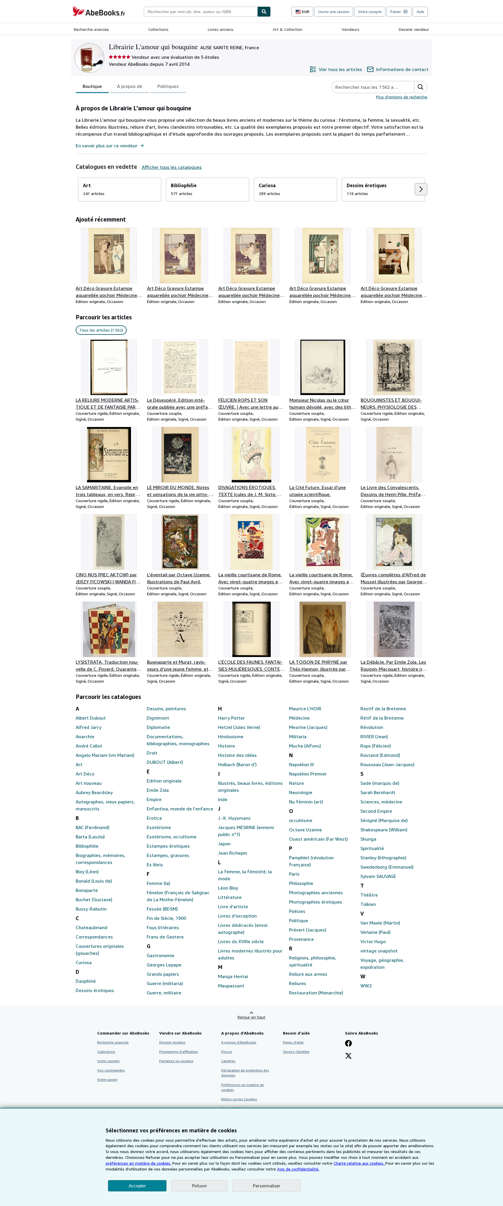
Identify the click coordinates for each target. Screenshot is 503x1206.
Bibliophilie (87, 846)
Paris (294, 874)
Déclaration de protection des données (245, 1072)
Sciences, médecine (381, 802)
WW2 (366, 986)
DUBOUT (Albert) (165, 762)
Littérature (230, 897)
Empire (154, 799)
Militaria (298, 736)
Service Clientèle (296, 1051)
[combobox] (200, 12)
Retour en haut (251, 1016)
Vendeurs (350, 29)
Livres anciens (220, 29)
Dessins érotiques (95, 990)
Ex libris (155, 864)
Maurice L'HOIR (305, 708)
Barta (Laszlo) (90, 837)
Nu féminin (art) (306, 802)
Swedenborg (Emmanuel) (387, 867)
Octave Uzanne (305, 830)
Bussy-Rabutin (91, 909)
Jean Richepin (232, 853)
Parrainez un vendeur (176, 1061)
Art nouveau (89, 783)
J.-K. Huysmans (234, 818)
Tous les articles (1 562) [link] (101, 329)
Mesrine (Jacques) (308, 727)
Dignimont (158, 718)
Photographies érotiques (315, 902)
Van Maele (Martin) (380, 923)
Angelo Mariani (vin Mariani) (105, 755)
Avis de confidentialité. (298, 1168)
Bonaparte (87, 890)
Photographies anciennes (316, 892)
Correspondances (94, 937)
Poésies (297, 911)
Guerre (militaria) (165, 983)
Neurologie (300, 792)
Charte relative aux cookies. (359, 1163)
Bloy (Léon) (87, 871)
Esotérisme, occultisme (171, 837)
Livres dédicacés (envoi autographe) (243, 928)
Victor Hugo (373, 941)
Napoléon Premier (308, 774)
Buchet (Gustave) (94, 899)
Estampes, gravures (168, 855)
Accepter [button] (137, 1185)
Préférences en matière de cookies (242, 1087)
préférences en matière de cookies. (138, 1163)
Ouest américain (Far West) (318, 839)
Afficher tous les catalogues (172, 167)
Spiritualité (372, 848)
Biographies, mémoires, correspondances (100, 858)
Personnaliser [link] (266, 1185)
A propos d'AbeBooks (238, 1042)
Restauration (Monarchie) (316, 993)
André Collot (89, 746)
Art (79, 764)
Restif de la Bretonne (383, 708)
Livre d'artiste (233, 906)
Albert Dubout (91, 718)
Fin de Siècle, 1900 (166, 918)
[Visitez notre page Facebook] (348, 1043)
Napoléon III (301, 764)
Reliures (297, 983)
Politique (298, 920)
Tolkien (368, 904)
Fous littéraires (163, 927)
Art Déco (85, 774)
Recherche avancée (91, 29)
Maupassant (231, 986)
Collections (158, 29)
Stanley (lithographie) (383, 857)
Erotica (154, 818)
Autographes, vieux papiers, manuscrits (105, 805)
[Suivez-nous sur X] (348, 1056)
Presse (226, 1051)
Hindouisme (230, 736)
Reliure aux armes (308, 974)
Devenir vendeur (414, 29)
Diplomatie (158, 727)
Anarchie (85, 736)
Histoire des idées (237, 755)
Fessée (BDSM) (162, 909)
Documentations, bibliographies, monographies (178, 740)
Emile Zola (158, 790)
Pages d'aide (293, 1042)
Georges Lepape (164, 965)
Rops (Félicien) (375, 746)
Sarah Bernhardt (377, 792)
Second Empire (376, 811)
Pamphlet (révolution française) (311, 861)
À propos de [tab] (129, 86)
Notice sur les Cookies (239, 1099)
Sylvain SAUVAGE (378, 876)
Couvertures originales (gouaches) (100, 949)
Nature (296, 783)
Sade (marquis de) (379, 783)
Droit (152, 753)
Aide (420, 11)
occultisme (300, 820)
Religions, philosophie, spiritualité (312, 961)
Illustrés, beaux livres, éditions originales (250, 786)
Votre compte (370, 11)
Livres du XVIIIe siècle (241, 941)
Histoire (226, 746)
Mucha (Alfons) (305, 746)
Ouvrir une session (333, 11)
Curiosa (84, 962)
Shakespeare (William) (384, 830)
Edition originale (164, 781)
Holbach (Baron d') (237, 764)
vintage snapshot (379, 951)
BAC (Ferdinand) (92, 827)
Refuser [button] (199, 1185)
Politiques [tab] (168, 86)
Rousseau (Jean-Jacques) (387, 764)
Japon (224, 843)
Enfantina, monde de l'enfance (180, 809)
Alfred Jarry (88, 727)
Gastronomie (160, 955)
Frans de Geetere (165, 937)
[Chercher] (264, 12)
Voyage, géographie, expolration (382, 963)
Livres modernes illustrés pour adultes (250, 954)
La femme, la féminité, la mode (245, 875)
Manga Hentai (233, 976)
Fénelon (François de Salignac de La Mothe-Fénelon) (178, 896)
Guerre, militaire (164, 993)
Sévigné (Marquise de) (384, 820)
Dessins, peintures (166, 708)
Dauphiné (86, 981)
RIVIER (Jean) (374, 736)
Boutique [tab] (92, 86)
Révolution (371, 727)
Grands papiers (163, 974)
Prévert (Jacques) (307, 930)
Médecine (299, 718)
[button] (420, 87)
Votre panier (107, 1079)
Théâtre (369, 895)
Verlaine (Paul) (375, 932)
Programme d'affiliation (178, 1051)
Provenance (301, 939)
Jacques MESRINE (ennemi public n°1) (246, 830)
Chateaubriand (91, 927)
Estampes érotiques (168, 846)
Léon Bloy (228, 888)
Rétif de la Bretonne (382, 718)
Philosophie (301, 883)
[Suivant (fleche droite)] (421, 189)
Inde (222, 799)
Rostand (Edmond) (380, 755)
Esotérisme (159, 827)
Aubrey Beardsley (94, 792)
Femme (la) (158, 883)
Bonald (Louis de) (94, 881)
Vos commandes (111, 1070)
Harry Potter (231, 718)
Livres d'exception (237, 916)
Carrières (228, 1061)
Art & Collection (287, 29)
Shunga (368, 839)
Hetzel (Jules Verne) (239, 727)
